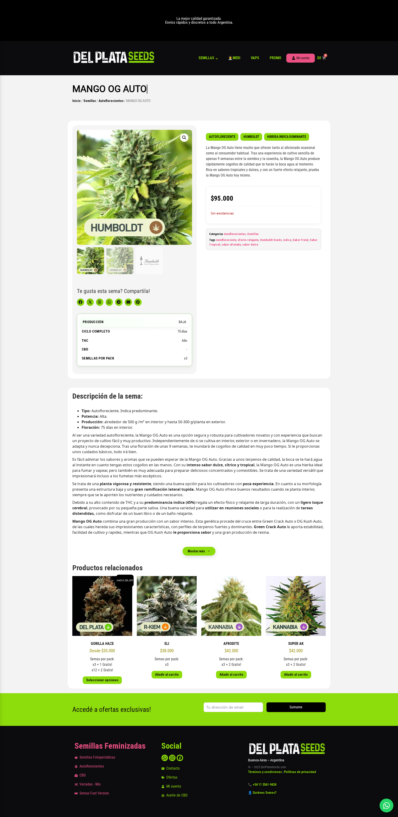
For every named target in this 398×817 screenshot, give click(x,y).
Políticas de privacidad (300, 772)
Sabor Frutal (300, 240)
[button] (184, 137)
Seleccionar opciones (102, 680)
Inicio (76, 101)
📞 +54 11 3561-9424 (262, 784)
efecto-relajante (248, 240)
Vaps (255, 58)
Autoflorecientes (111, 101)
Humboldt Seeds (271, 240)
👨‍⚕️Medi (234, 58)
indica (287, 240)
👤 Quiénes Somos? (262, 792)
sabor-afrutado (231, 244)
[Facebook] (180, 758)
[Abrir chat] (386, 805)
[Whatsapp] (164, 758)
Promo (275, 58)
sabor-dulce (250, 244)
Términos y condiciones (265, 772)
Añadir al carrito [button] (167, 674)
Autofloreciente (226, 240)
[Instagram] (172, 758)
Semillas (206, 58)
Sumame (296, 707)
